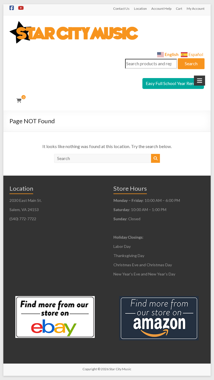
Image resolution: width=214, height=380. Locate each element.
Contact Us (121, 8)
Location (140, 8)
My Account (196, 8)
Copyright (89, 369)
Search (191, 63)
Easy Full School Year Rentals (173, 83)
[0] (18, 100)
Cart (179, 8)
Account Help (161, 8)
